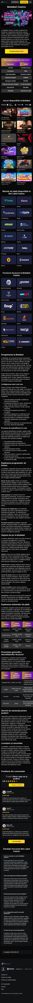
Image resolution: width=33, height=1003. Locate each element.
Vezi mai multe (16, 841)
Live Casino (11, 104)
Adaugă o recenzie (16, 785)
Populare (3, 104)
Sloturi (27, 104)
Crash (19, 104)
